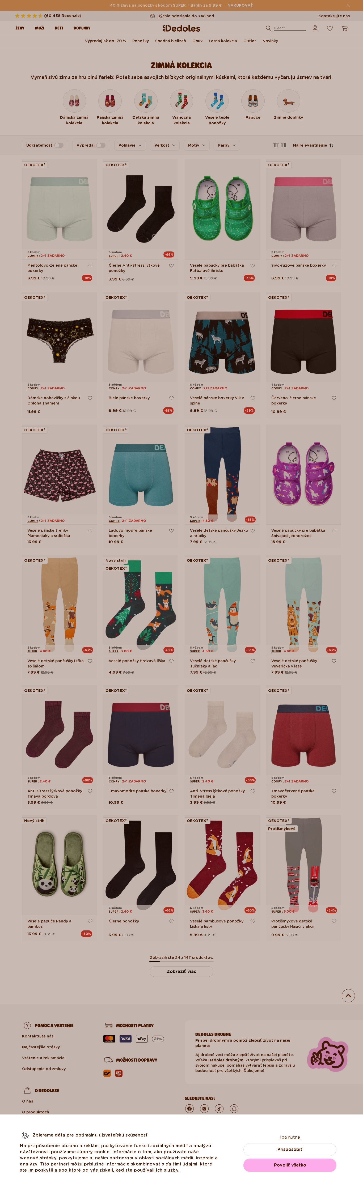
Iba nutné (290, 1137)
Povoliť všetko (290, 1165)
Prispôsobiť (289, 1149)
